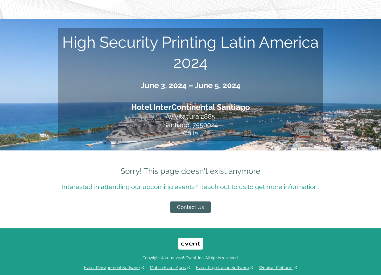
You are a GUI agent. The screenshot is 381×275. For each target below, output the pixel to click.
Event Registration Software (222, 267)
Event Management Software (112, 267)
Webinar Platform (276, 267)
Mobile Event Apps (168, 267)
